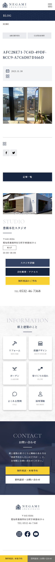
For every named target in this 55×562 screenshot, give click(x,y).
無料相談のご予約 (27, 280)
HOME (6, 24)
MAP (9, 247)
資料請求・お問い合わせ (27, 479)
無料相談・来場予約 (27, 470)
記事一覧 (27, 176)
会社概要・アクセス (27, 271)
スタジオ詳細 (27, 262)
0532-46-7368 (30, 291)
